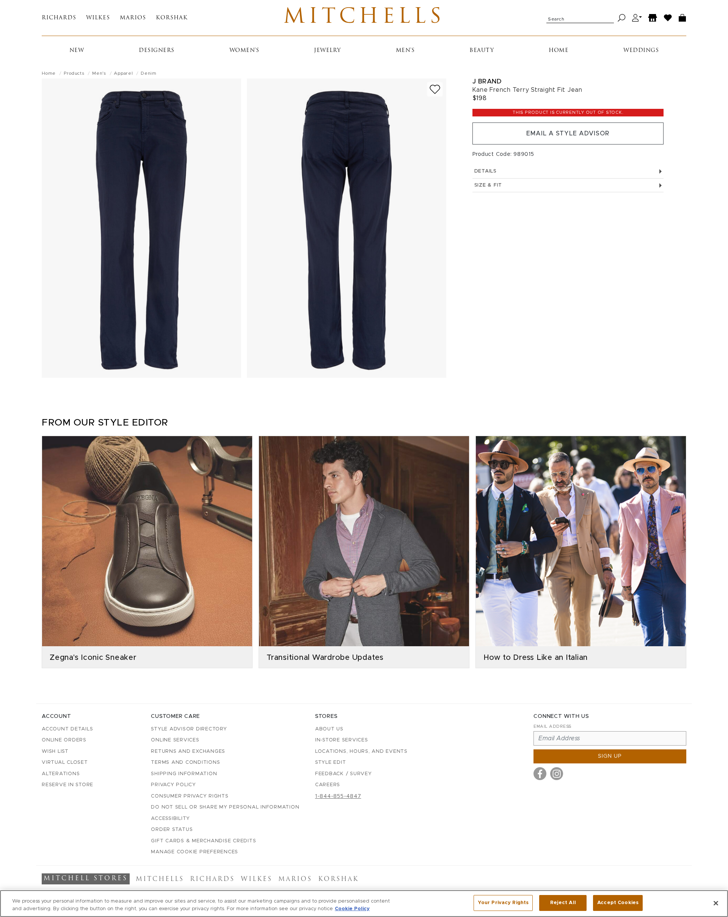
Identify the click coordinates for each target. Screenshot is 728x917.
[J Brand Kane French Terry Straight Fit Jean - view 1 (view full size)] (141, 228)
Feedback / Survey (343, 773)
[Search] (622, 18)
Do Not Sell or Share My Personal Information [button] (225, 807)
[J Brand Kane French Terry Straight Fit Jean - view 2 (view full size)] (346, 228)
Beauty (481, 50)
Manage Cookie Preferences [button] (194, 851)
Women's (244, 50)
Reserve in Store (67, 784)
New (76, 50)
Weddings (641, 50)
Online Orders (64, 740)
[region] (364, 903)
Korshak (172, 18)
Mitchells (364, 18)
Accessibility (170, 818)
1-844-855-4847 (338, 796)
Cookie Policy (352, 908)
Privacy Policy (173, 784)
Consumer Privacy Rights (189, 796)
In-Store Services (341, 740)
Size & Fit (488, 185)
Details (485, 171)
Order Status (172, 829)
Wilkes (98, 18)
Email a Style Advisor (567, 133)
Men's (405, 50)
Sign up (610, 756)
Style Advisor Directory (189, 729)
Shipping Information (184, 773)
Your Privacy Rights (503, 902)
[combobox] (580, 17)
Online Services (175, 740)
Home (558, 50)
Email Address (552, 726)
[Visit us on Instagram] (556, 773)
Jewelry (327, 50)
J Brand (487, 81)
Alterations (61, 773)
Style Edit (330, 762)
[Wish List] (668, 18)
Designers (156, 50)
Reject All (563, 902)
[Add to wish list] (434, 89)
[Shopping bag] (682, 18)
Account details (67, 729)
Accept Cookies (618, 902)
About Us (329, 729)
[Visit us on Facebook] (539, 773)
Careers (327, 784)
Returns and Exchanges (188, 751)
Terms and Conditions (185, 762)
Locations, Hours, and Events (361, 751)
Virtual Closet (65, 762)
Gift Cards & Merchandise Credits (203, 840)
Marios (133, 18)
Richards (59, 18)
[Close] (716, 903)
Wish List (55, 751)
